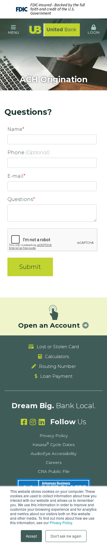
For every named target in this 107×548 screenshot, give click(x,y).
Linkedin (42, 421)
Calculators (57, 356)
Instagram (33, 421)
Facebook (24, 421)
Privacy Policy (61, 522)
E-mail (15, 176)
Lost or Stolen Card (58, 346)
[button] (13, 29)
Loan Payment (56, 376)
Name (14, 129)
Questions (20, 199)
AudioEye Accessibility (53, 453)
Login (94, 32)
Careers (54, 462)
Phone (15, 152)
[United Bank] (53, 29)
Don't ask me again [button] (66, 535)
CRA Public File (54, 471)
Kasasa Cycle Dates (53, 444)
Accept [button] (31, 535)
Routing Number (57, 366)
